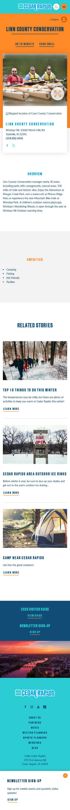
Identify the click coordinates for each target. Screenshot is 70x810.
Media (35, 728)
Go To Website (24, 44)
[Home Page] (35, 694)
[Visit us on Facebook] (25, 706)
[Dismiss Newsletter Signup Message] (65, 775)
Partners (35, 722)
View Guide (35, 615)
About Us (35, 717)
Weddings (35, 743)
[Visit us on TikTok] (44, 706)
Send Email (47, 44)
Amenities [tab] (35, 259)
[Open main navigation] (64, 7)
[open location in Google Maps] (34, 113)
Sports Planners (35, 738)
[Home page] (35, 7)
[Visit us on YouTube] (38, 706)
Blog (35, 748)
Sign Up (35, 632)
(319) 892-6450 (14, 138)
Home (55, 19)
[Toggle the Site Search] (56, 7)
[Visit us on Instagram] (31, 706)
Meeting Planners (35, 733)
